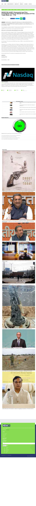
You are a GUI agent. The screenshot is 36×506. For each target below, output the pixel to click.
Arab (10, 9)
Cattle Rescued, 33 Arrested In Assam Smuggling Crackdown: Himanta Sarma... (18, 408)
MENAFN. (6, 455)
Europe (7, 9)
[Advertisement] (14, 6)
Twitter (7, 448)
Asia (13, 9)
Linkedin (7, 451)
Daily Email (7, 450)
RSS (6, 452)
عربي (19, 2)
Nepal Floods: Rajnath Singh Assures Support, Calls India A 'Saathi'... (28, 107)
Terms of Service (5, 433)
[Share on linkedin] (24, 18)
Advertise (4, 436)
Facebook (7, 447)
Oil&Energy (29, 9)
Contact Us (4, 435)
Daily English (5, 440)
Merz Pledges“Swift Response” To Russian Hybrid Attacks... (14, 348)
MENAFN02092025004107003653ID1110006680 (10, 64)
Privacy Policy (4, 434)
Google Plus (7, 449)
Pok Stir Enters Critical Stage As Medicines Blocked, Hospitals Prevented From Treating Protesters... (18, 284)
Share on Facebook (13, 18)
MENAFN (3, 22)
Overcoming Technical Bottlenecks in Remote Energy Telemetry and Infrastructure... (11, 135)
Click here (7, 429)
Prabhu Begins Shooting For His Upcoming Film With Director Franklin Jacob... (18, 191)
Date (2, 18)
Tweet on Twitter (17, 18)
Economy (25, 9)
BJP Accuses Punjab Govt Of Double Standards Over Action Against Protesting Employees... (18, 221)
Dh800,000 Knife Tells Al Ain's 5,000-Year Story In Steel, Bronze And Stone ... (17, 328)
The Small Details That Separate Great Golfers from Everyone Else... (9, 136)
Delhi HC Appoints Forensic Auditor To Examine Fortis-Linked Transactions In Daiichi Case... (17, 261)
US (3, 9)
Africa (17, 9)
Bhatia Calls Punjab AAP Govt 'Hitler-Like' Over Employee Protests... (15, 241)
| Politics (21, 9)
